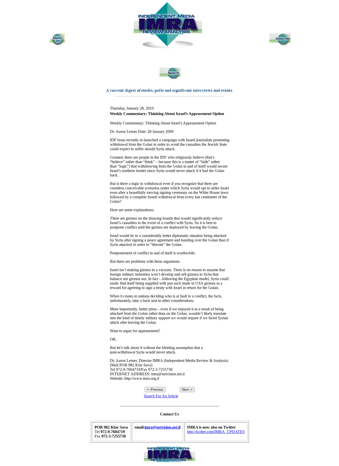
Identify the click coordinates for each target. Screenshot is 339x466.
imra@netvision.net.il (162, 427)
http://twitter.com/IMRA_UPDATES (216, 432)
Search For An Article (161, 396)
